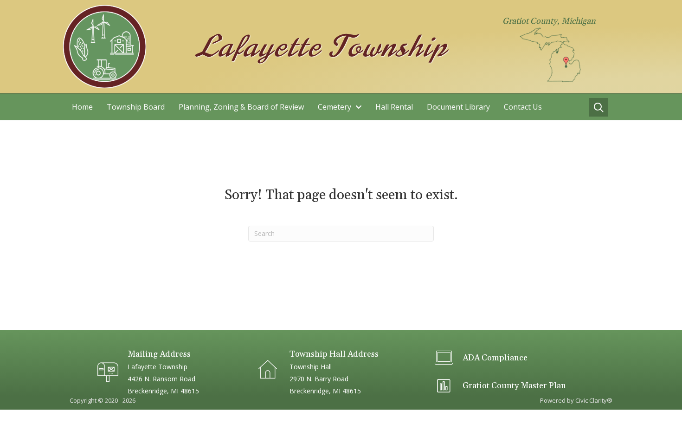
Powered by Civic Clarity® (576, 400)
